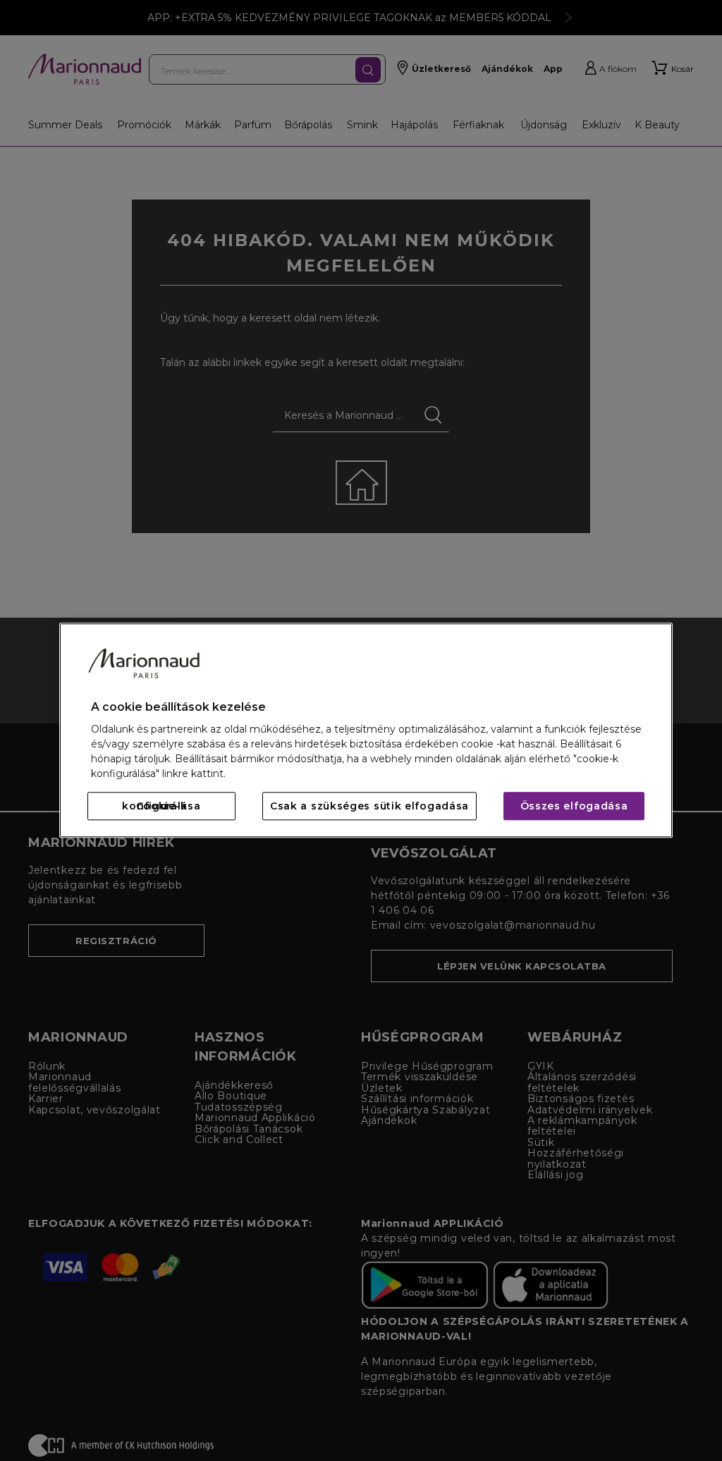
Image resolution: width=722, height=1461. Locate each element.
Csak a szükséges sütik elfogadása (369, 806)
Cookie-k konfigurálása (161, 806)
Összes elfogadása (574, 806)
